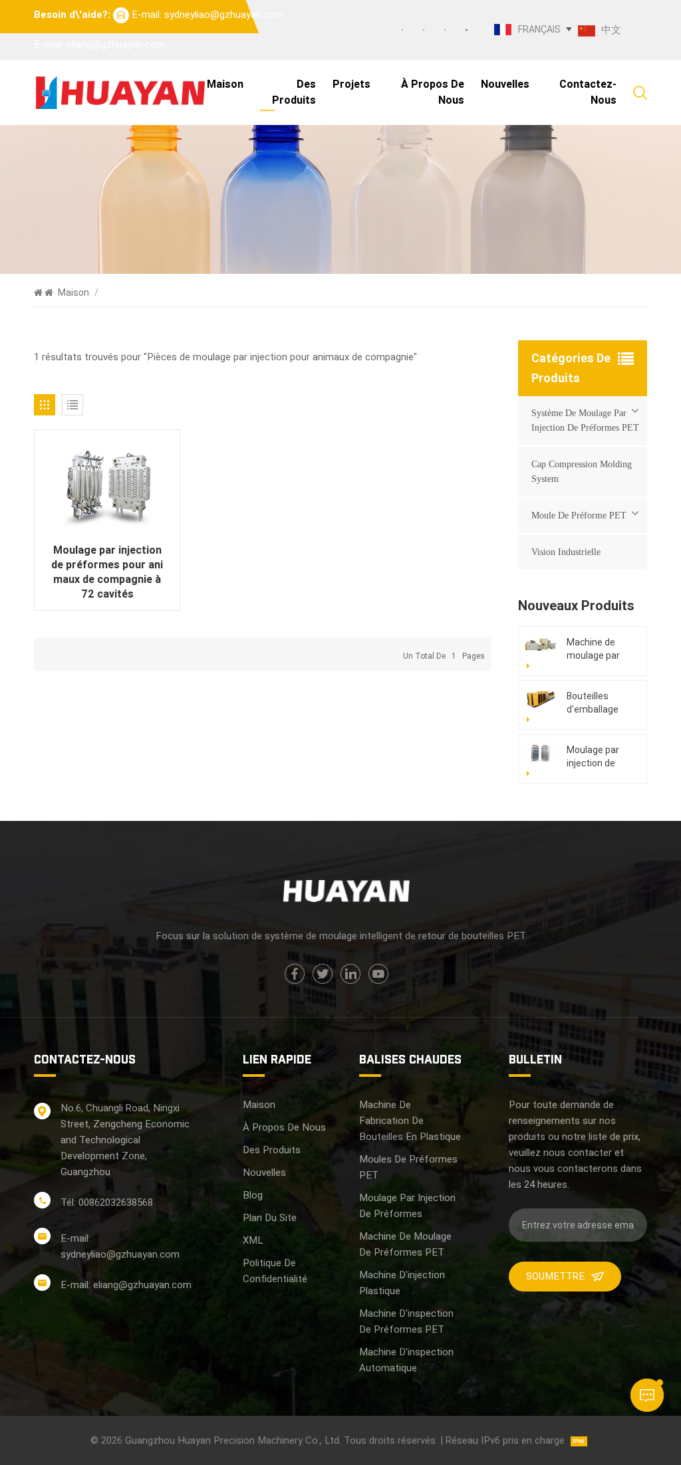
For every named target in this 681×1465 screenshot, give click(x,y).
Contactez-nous (587, 92)
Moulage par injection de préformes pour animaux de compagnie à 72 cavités (107, 572)
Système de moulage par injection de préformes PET (585, 420)
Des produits (294, 92)
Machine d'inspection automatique (406, 1360)
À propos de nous (432, 92)
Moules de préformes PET (408, 1167)
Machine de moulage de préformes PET (405, 1244)
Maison (225, 84)
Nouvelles (505, 84)
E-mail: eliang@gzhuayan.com (99, 45)
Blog (253, 1195)
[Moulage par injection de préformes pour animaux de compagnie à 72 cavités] (107, 485)
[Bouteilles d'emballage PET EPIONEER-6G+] (540, 698)
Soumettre (555, 1276)
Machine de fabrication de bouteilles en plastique (410, 1121)
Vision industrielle (566, 552)
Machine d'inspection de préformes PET (406, 1321)
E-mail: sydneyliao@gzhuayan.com (207, 15)
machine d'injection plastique (402, 1283)
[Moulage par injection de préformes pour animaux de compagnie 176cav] (540, 752)
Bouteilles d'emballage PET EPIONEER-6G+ (599, 703)
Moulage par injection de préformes (407, 1206)
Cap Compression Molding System (581, 471)
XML (253, 1240)
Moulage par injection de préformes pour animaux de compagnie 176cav (600, 757)
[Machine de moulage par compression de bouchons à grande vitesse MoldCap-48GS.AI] (540, 644)
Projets (351, 84)
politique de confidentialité (275, 1271)
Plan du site (270, 1218)
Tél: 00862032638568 (107, 1202)
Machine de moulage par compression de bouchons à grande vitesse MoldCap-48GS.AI (598, 649)
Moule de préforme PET (578, 515)
